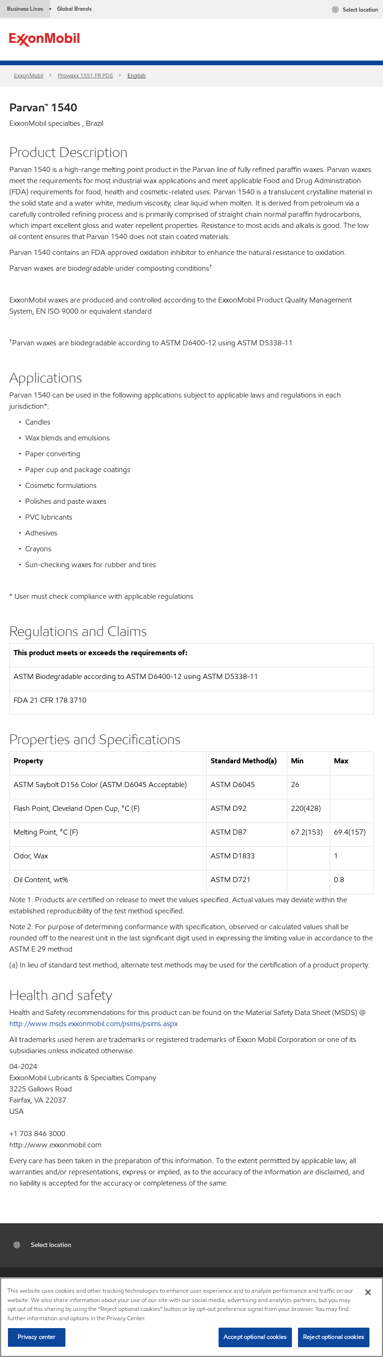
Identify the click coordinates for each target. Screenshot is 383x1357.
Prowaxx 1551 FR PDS (85, 75)
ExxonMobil (28, 75)
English (137, 75)
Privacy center (37, 1337)
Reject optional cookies (333, 1337)
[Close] (368, 1292)
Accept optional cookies (255, 1337)
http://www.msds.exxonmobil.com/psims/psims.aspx (93, 1023)
